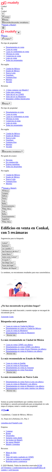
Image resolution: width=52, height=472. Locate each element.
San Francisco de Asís (10, 251)
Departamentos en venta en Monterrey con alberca (25, 386)
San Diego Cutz (7, 263)
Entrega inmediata (13, 164)
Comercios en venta (13, 56)
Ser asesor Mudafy (13, 442)
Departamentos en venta (15, 47)
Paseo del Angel (7, 265)
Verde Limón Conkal (9, 257)
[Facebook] (2, 411)
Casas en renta (11, 114)
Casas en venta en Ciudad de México (20, 326)
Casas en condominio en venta (17, 52)
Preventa (9, 160)
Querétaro (9, 75)
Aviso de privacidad (29, 468)
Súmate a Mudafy (9, 25)
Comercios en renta (13, 121)
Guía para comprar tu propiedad (18, 459)
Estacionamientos (8, 206)
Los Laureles (6, 249)
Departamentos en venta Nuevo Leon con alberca (25, 382)
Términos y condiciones (13, 468)
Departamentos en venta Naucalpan (19, 370)
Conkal (4, 243)
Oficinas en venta (12, 54)
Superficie (5, 219)
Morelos (9, 80)
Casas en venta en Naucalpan (17, 365)
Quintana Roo (11, 77)
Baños (4, 203)
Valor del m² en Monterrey (16, 97)
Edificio (4, 196)
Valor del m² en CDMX (15, 94)
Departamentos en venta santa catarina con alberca (25, 388)
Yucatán (9, 82)
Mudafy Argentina (13, 444)
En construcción (12, 162)
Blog (8, 455)
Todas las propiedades (14, 60)
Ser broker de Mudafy (14, 440)
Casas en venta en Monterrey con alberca (21, 384)
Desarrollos (10, 436)
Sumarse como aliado (14, 438)
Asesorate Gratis (7, 317)
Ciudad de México (13, 69)
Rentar (6, 20)
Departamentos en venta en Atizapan (20, 368)
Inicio (5, 36)
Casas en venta (11, 49)
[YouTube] (8, 411)
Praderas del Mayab (9, 268)
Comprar (7, 17)
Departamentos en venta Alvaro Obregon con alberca (26, 349)
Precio (4, 198)
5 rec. (4, 201)
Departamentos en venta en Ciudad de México (23, 328)
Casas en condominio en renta (17, 116)
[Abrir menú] (3, 28)
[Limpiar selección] (3, 13)
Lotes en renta (11, 123)
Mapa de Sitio (11, 453)
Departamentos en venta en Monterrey (20, 333)
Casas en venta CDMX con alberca (19, 345)
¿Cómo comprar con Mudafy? (17, 90)
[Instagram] (4, 411)
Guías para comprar (13, 92)
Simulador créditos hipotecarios (18, 99)
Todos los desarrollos (14, 167)
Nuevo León (10, 73)
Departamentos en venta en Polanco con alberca (24, 351)
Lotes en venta (11, 58)
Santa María (6, 254)
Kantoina (5, 246)
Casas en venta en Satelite (16, 363)
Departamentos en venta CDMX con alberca (23, 347)
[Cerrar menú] (18, 32)
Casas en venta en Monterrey (17, 331)
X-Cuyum (5, 260)
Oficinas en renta (12, 119)
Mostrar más (11, 335)
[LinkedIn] (6, 411)
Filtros (6, 191)
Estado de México (13, 71)
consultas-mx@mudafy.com (11, 423)
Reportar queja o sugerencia (16, 461)
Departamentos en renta (15, 112)
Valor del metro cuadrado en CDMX (20, 457)
